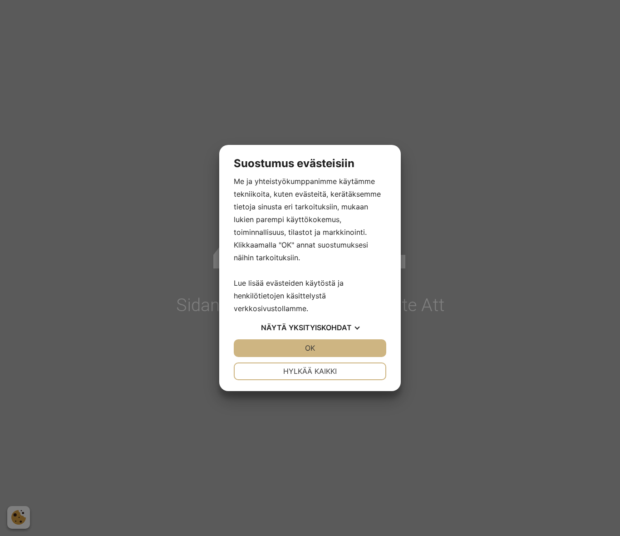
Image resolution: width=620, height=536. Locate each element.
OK (310, 347)
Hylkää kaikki (310, 371)
